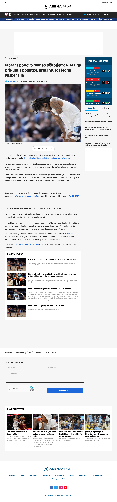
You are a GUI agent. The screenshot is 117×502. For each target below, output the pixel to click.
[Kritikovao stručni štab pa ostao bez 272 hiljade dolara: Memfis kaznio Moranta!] (71, 422)
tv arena (49, 495)
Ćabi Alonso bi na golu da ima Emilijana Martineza (97, 136)
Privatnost (82, 476)
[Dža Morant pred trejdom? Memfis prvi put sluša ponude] (16, 294)
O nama (71, 476)
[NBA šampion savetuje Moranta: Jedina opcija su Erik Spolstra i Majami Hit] (45, 422)
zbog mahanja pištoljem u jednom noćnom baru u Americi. (47, 158)
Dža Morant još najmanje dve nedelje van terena (46, 306)
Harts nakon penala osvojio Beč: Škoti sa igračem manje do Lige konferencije (97, 144)
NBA (30, 353)
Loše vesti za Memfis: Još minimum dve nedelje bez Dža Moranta (52, 259)
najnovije (16, 14)
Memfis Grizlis (51, 353)
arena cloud (60, 14)
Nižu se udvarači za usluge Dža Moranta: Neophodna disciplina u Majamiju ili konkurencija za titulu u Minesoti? (52, 275)
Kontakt (64, 479)
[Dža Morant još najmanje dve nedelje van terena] (16, 311)
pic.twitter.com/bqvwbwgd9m (26, 196)
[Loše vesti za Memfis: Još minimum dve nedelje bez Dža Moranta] (16, 264)
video (44, 14)
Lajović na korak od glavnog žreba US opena (98, 122)
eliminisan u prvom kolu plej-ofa (26, 244)
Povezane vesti (15, 254)
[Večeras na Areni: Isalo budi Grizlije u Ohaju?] (19, 422)
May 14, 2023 (73, 196)
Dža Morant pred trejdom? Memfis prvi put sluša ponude (49, 289)
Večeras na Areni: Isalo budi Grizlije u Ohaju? (17, 433)
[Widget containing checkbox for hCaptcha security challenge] (21, 388)
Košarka (39, 353)
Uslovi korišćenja (97, 476)
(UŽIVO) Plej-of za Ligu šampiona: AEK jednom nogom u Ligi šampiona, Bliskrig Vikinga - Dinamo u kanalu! (50, 19)
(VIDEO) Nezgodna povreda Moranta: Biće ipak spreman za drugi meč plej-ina (96, 434)
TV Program (51, 14)
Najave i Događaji (35, 14)
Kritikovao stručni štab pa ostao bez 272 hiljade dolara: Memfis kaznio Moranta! (71, 434)
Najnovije (91, 108)
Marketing (53, 479)
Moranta (70, 234)
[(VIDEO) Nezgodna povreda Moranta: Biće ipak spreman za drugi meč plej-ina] (97, 422)
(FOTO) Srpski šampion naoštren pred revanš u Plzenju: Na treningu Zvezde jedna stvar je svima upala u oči (98, 128)
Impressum (46, 476)
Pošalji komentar (64, 390)
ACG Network (59, 476)
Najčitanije (105, 108)
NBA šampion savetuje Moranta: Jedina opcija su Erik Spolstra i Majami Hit (45, 434)
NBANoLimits (11, 59)
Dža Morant (20, 353)
